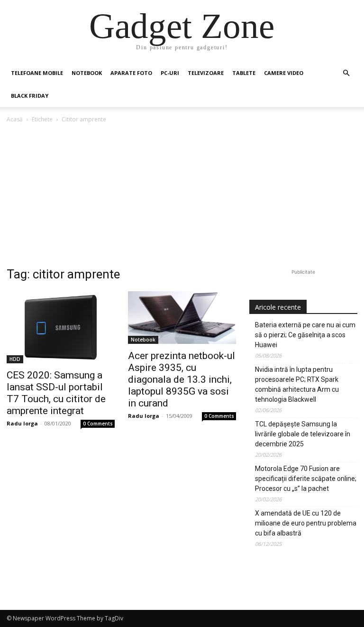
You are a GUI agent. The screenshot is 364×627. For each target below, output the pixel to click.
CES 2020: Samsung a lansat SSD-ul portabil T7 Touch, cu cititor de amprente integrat (56, 392)
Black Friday (29, 95)
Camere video (283, 72)
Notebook (87, 72)
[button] (346, 73)
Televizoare (206, 72)
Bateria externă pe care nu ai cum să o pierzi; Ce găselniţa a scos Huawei (305, 335)
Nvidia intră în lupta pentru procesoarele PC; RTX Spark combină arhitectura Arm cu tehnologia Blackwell (297, 384)
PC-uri (170, 72)
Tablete (243, 72)
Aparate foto (131, 72)
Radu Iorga (22, 423)
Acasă (15, 119)
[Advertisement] (182, 195)
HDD (14, 359)
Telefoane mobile (37, 72)
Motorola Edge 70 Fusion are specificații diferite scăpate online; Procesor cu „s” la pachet (305, 478)
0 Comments (98, 423)
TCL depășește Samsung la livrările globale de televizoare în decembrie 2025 (302, 434)
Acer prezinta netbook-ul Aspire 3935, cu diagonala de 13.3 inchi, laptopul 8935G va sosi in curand (181, 379)
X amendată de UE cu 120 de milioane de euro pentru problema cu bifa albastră (305, 523)
